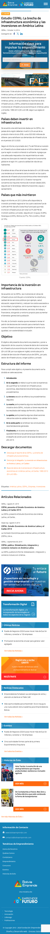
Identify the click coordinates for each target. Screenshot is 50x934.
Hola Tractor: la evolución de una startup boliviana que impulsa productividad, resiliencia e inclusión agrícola (30, 770)
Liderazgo (8, 917)
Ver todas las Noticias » (13, 651)
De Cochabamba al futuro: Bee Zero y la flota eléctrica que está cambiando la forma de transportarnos (30, 794)
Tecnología (8, 911)
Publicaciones (9, 920)
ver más (19, 783)
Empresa (31, 487)
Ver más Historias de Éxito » (12, 817)
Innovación (8, 914)
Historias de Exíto (9, 874)
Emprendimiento (9, 861)
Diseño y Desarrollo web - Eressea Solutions (25, 931)
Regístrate (10, 676)
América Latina (16, 487)
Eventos (6, 869)
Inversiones (40, 487)
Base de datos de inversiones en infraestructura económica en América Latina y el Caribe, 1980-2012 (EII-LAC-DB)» (27, 471)
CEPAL (25, 487)
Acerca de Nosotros (10, 849)
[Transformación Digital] (19, 609)
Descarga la (12, 460)
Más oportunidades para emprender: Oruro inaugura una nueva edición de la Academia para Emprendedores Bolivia (26, 707)
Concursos (7, 865)
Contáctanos (7, 857)
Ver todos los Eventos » (13, 751)
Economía (5, 13)
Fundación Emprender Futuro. (34, 927)
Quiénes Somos (8, 853)
